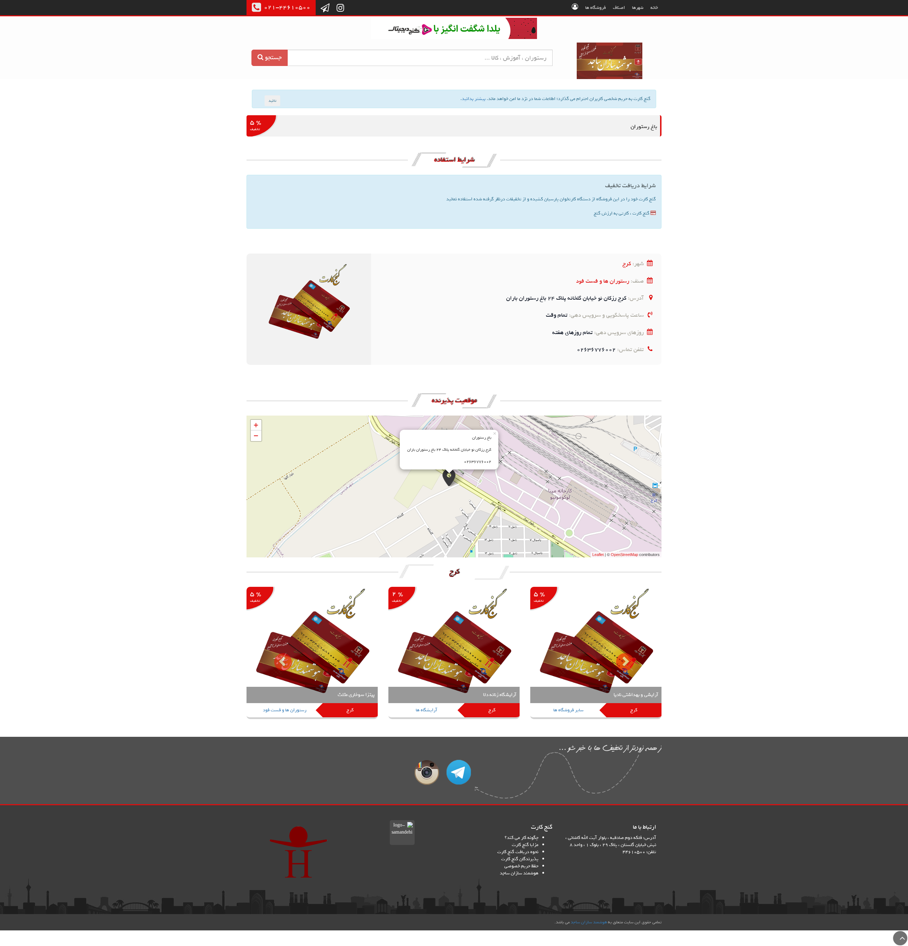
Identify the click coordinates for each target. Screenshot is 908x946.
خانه (654, 7)
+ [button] (256, 425)
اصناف (619, 7)
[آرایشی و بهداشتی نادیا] (595, 653)
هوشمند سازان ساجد (519, 873)
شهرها (637, 7)
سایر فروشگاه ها (568, 710)
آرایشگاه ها (426, 710)
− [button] (256, 435)
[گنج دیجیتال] (454, 29)
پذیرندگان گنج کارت (519, 859)
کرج (626, 263)
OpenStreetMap (624, 554)
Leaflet (598, 554)
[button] (278, 656)
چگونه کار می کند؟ (521, 837)
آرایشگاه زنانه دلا (499, 695)
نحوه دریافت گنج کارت (517, 852)
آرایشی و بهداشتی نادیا (636, 695)
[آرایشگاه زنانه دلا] (454, 653)
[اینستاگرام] (340, 8)
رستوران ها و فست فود (602, 281)
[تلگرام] (325, 8)
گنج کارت (610, 61)
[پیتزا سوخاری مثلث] (312, 653)
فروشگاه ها (595, 7)
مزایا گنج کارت (525, 844)
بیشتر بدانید (474, 98)
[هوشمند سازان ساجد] (298, 852)
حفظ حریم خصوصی (521, 866)
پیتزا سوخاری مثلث (356, 695)
